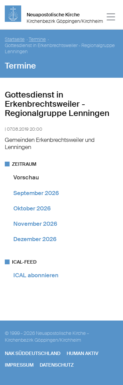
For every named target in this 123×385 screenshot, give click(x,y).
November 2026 (35, 223)
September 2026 (36, 193)
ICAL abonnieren (35, 275)
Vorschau (26, 177)
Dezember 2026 (34, 239)
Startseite (15, 39)
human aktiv (82, 353)
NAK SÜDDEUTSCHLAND (32, 353)
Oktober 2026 (32, 208)
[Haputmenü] (111, 18)
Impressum (19, 365)
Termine (37, 39)
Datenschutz (57, 365)
